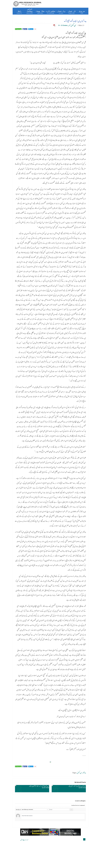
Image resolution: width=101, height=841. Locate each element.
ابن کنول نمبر (72, 25)
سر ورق (82, 11)
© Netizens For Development (49, 839)
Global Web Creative (76, 839)
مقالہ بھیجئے (40, 11)
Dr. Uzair (46, 787)
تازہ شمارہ (71, 11)
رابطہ (19, 11)
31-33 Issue (62, 25)
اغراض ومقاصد (29, 10)
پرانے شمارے (61, 11)
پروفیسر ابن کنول (81, 772)
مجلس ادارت (50, 11)
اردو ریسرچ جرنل (24, 839)
